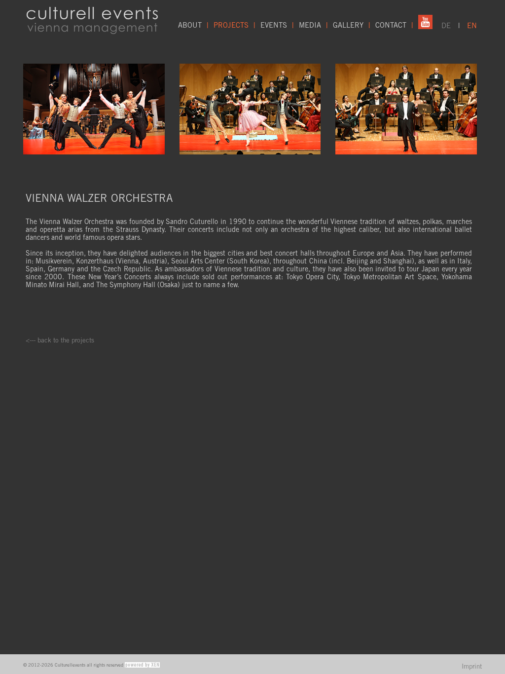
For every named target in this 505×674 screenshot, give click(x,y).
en (472, 25)
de (446, 25)
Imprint (472, 666)
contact (390, 25)
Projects (231, 25)
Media (310, 25)
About (190, 25)
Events (273, 25)
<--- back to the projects (60, 340)
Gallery (348, 25)
